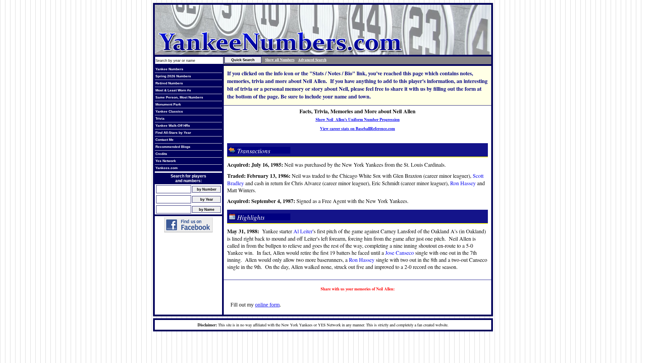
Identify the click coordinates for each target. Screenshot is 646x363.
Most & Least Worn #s (173, 90)
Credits (161, 154)
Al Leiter (303, 231)
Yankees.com (166, 168)
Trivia (160, 118)
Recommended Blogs (172, 147)
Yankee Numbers (169, 69)
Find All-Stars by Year (173, 132)
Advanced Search (312, 60)
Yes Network (165, 161)
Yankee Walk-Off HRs (172, 125)
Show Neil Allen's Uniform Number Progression (358, 119)
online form (267, 305)
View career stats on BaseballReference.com (357, 128)
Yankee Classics (169, 111)
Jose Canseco (399, 252)
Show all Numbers (279, 60)
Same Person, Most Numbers (179, 97)
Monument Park (168, 104)
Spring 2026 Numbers (173, 76)
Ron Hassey (463, 183)
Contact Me (164, 140)
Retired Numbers (169, 83)
